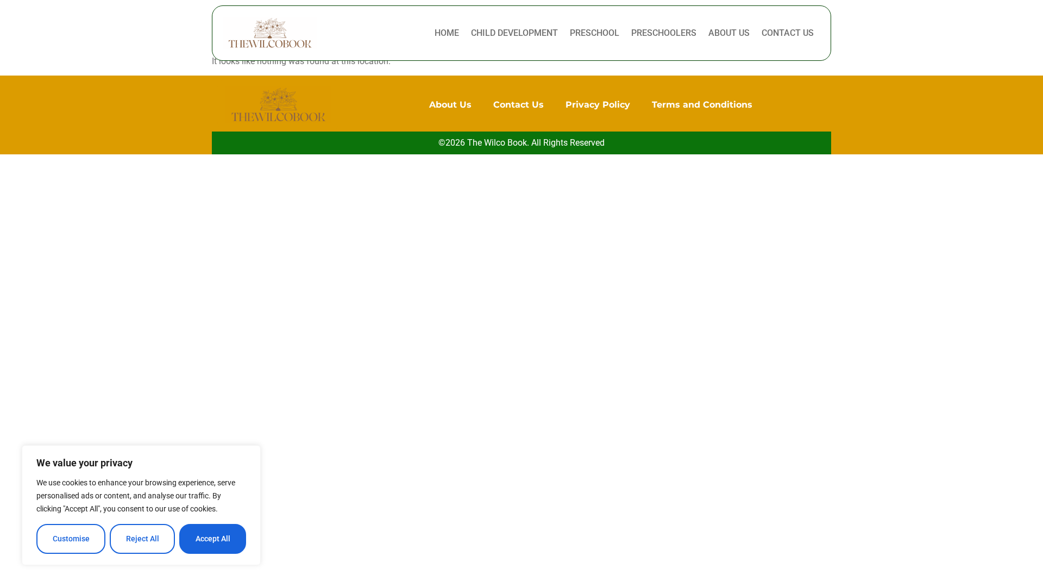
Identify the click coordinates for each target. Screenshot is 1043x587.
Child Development (514, 33)
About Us (729, 33)
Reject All (142, 538)
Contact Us (788, 33)
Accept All (213, 538)
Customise (71, 538)
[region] (141, 505)
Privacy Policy (598, 104)
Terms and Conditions (702, 104)
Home (447, 33)
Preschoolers (663, 33)
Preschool (594, 33)
